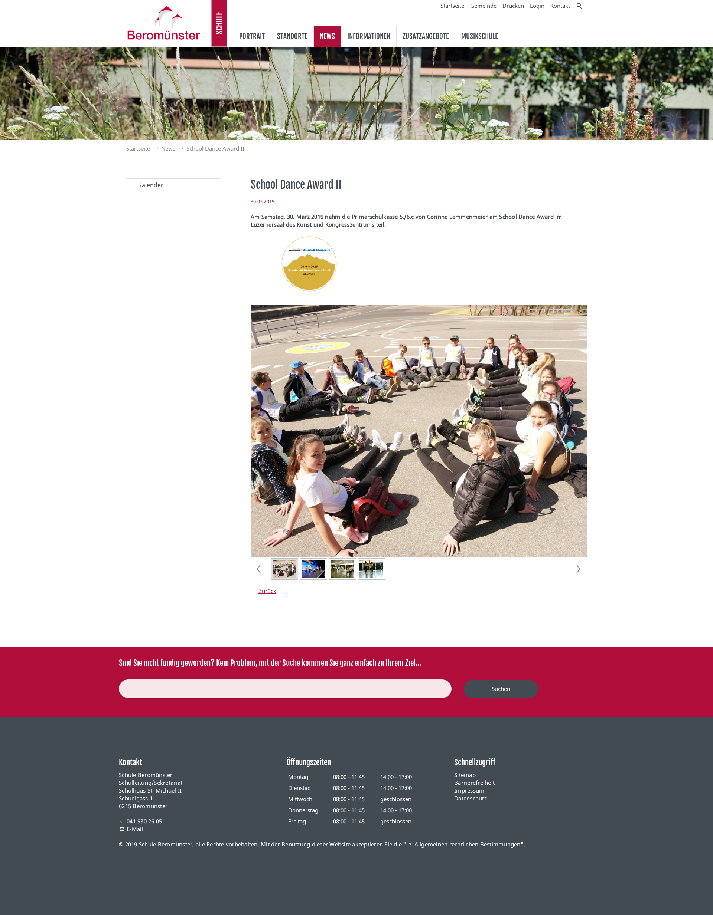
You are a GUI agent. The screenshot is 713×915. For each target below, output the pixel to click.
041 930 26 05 (144, 821)
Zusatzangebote (426, 36)
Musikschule (479, 36)
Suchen (501, 688)
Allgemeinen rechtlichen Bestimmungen (467, 844)
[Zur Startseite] (163, 22)
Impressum (469, 790)
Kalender (150, 185)
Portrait (252, 36)
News (327, 36)
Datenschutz (470, 798)
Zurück (267, 591)
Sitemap (465, 775)
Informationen (368, 36)
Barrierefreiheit (474, 782)
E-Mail (135, 829)
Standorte (292, 36)
